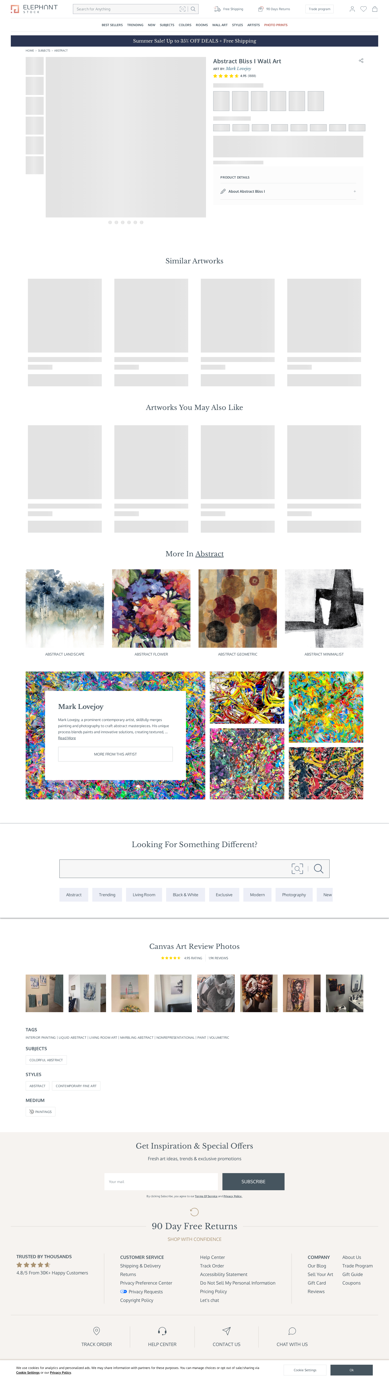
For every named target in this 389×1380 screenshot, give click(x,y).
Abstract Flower (151, 654)
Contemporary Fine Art (76, 1086)
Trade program (319, 9)
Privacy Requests (146, 1291)
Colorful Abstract (46, 1060)
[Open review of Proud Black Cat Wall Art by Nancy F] (216, 993)
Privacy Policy (60, 1372)
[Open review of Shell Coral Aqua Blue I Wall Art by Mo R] (87, 993)
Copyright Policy (136, 1300)
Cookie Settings (28, 1372)
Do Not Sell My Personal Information (238, 1283)
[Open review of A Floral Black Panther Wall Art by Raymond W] (345, 993)
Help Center (212, 1257)
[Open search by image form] (182, 9)
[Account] (352, 11)
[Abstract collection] (73, 895)
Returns (128, 1274)
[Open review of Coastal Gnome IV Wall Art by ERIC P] (44, 993)
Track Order (212, 1266)
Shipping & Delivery (140, 1266)
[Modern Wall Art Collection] (257, 895)
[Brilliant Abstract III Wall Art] (247, 698)
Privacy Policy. (233, 1196)
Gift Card (317, 1283)
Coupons (351, 1283)
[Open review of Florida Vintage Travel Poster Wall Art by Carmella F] (130, 993)
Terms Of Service (206, 1196)
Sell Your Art (320, 1274)
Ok (352, 1370)
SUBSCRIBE (253, 1181)
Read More (67, 738)
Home (30, 50)
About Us (351, 1257)
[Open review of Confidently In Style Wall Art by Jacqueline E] (259, 993)
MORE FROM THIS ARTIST (115, 754)
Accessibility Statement (223, 1274)
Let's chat (209, 1300)
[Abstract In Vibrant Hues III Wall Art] (247, 763)
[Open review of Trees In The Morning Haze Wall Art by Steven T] (173, 993)
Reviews (316, 1291)
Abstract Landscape (65, 654)
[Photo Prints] (328, 895)
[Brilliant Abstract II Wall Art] (326, 707)
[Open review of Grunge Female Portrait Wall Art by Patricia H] (302, 993)
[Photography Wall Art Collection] (294, 895)
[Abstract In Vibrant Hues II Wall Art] (326, 773)
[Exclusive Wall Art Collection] (224, 895)
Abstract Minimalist (324, 654)
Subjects (44, 50)
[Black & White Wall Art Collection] (185, 895)
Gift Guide (352, 1274)
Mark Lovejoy (238, 68)
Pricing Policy (213, 1291)
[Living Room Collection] (144, 895)
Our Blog (317, 1266)
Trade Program (357, 1266)
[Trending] (107, 895)
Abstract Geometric (237, 654)
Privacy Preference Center (146, 1283)
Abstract (61, 50)
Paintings (43, 1112)
